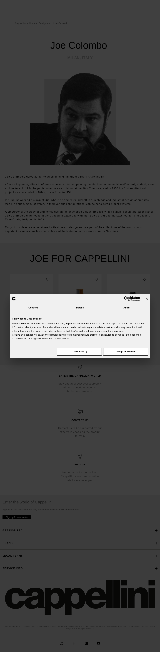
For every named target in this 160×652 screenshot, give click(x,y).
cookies (25, 323)
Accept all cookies (125, 351)
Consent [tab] (33, 307)
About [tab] (126, 307)
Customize (78, 351)
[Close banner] (147, 299)
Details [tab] (80, 307)
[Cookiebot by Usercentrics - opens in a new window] (126, 298)
